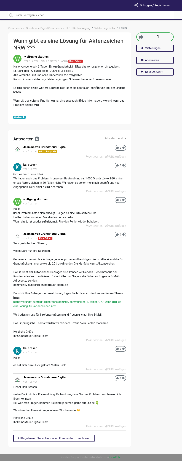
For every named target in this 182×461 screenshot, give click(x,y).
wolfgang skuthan (36, 56)
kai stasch (30, 164)
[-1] (123, 148)
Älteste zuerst (114, 138)
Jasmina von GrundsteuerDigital (44, 147)
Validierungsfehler (104, 28)
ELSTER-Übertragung (78, 28)
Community (15, 28)
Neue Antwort (153, 72)
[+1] (141, 36)
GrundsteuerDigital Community (44, 28)
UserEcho (115, 457)
